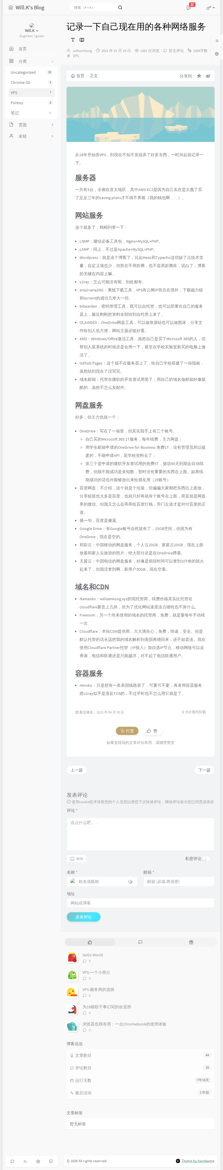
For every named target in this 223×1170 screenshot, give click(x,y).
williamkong (82, 50)
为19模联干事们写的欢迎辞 (106, 1006)
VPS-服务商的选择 (98, 989)
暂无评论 (176, 50)
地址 (71, 893)
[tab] (89, 942)
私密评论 (193, 858)
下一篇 (204, 770)
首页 (80, 75)
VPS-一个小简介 (96, 972)
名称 (72, 872)
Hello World (92, 955)
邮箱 (148, 872)
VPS (31, 92)
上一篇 (77, 770)
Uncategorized (31, 72)
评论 (72, 810)
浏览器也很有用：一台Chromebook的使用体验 (124, 1024)
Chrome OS (31, 82)
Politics (31, 102)
